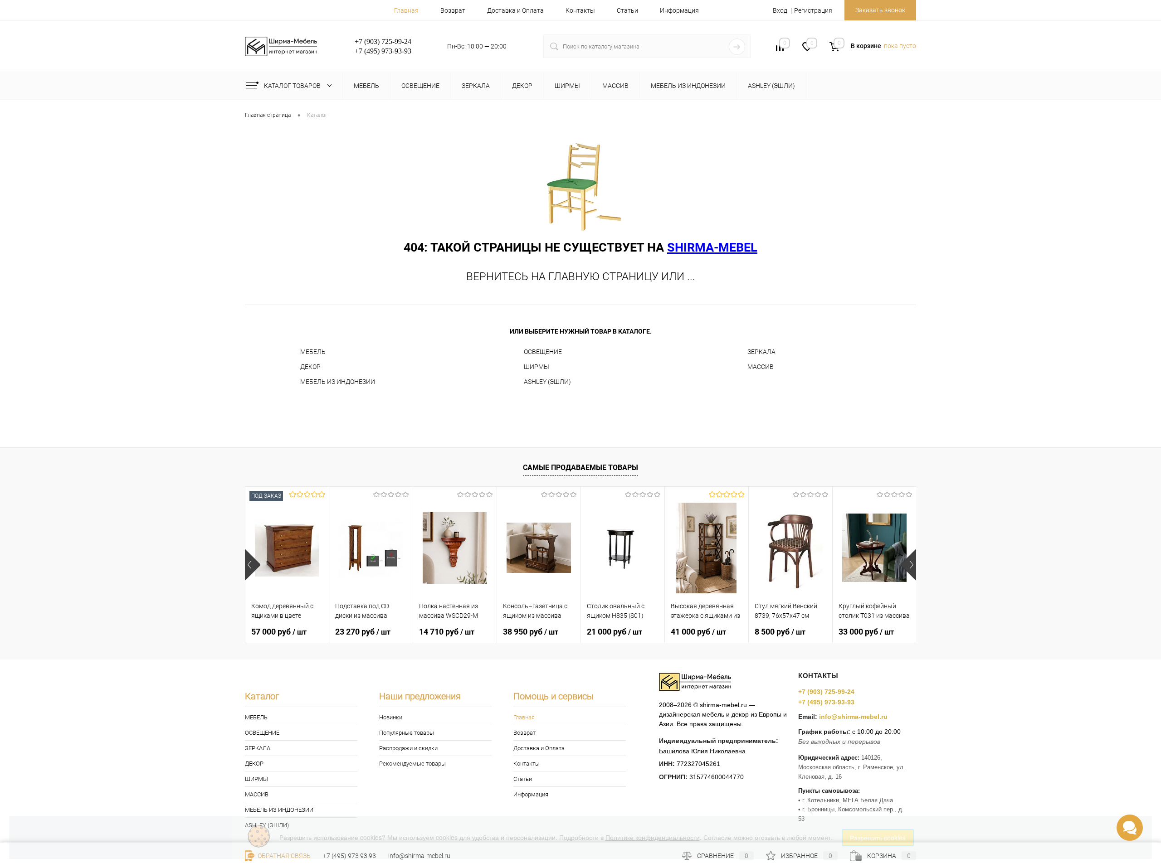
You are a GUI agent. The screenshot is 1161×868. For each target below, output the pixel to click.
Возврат (452, 10)
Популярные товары (406, 732)
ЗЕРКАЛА (761, 351)
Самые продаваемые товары (580, 467)
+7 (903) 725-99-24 (826, 691)
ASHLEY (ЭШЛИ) (547, 381)
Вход (780, 10)
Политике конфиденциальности (652, 837)
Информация (679, 10)
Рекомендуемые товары (412, 763)
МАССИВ (760, 366)
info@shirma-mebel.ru (853, 716)
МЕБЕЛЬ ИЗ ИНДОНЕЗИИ (337, 381)
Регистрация (813, 10)
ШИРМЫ (536, 366)
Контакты (580, 10)
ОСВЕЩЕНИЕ (543, 351)
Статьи (627, 10)
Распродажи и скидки (408, 748)
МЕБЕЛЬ (313, 351)
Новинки (390, 717)
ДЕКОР (310, 366)
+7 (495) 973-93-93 (826, 702)
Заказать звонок (880, 10)
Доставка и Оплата (515, 10)
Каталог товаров (293, 85)
